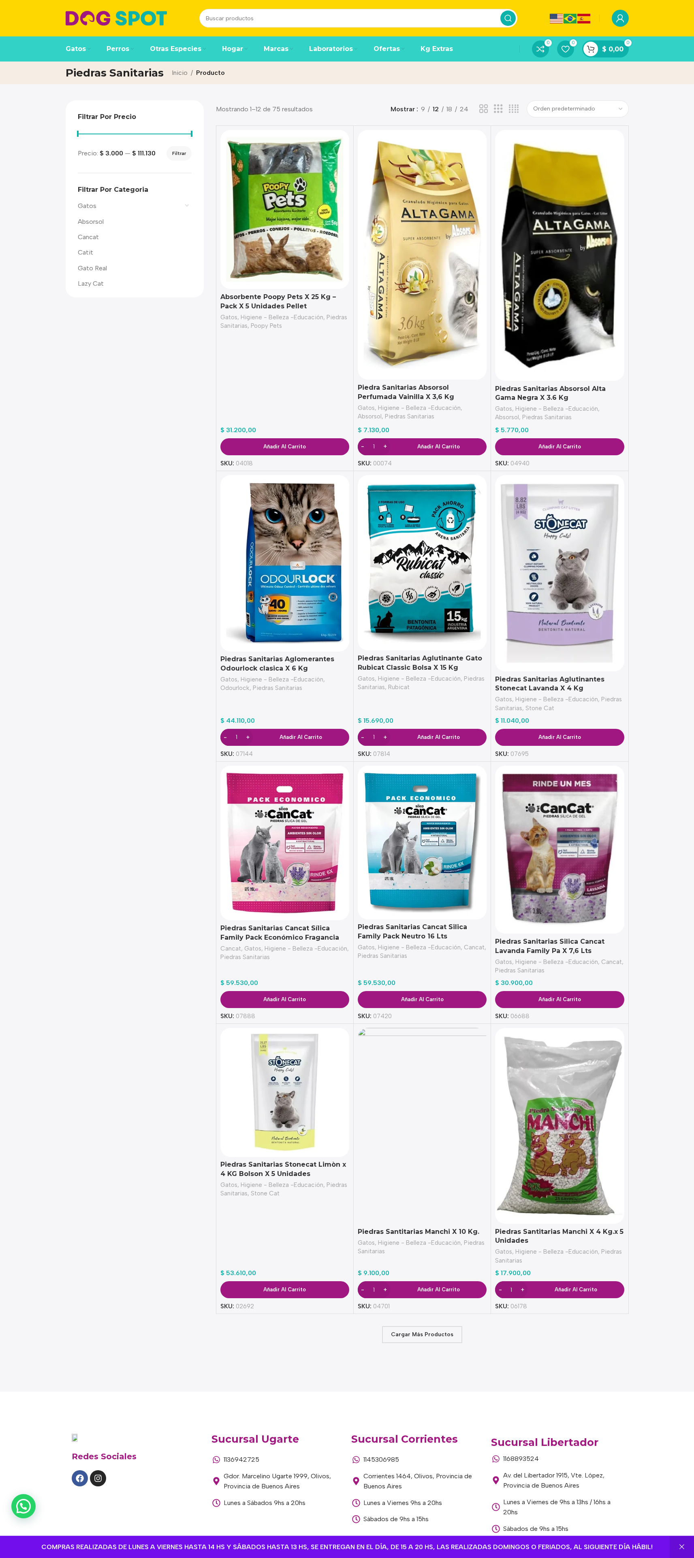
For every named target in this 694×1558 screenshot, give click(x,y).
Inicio (180, 72)
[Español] (584, 18)
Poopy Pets (266, 325)
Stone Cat (539, 708)
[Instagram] (98, 1478)
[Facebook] (80, 1478)
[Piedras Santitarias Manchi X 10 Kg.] (422, 1126)
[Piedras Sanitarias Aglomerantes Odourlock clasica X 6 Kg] (284, 563)
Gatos (87, 206)
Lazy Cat (91, 283)
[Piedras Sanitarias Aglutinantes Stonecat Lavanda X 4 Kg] (559, 573)
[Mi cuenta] (620, 18)
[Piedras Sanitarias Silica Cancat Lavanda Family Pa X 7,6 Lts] (559, 850)
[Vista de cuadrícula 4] (514, 109)
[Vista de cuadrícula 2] (483, 109)
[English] (557, 18)
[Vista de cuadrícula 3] (498, 109)
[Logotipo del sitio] (116, 17)
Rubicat (399, 687)
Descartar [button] (682, 1547)
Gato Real (92, 268)
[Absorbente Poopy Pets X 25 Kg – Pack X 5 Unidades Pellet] (284, 209)
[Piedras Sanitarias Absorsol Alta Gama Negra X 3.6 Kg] (559, 255)
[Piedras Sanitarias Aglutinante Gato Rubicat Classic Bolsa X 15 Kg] (422, 563)
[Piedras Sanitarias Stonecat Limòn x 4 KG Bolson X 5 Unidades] (284, 1092)
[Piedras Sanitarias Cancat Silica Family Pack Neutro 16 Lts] (422, 842)
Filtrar (179, 153)
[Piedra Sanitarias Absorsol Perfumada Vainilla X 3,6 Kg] (422, 255)
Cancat (88, 237)
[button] (23, 1506)
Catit (85, 252)
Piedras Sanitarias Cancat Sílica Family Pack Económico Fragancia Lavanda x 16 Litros (279, 937)
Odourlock (235, 688)
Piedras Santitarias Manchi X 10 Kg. (418, 1231)
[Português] (570, 18)
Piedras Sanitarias (409, 416)
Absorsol (91, 221)
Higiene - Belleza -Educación (282, 317)
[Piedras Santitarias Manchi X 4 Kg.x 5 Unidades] (559, 1126)
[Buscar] (508, 18)
